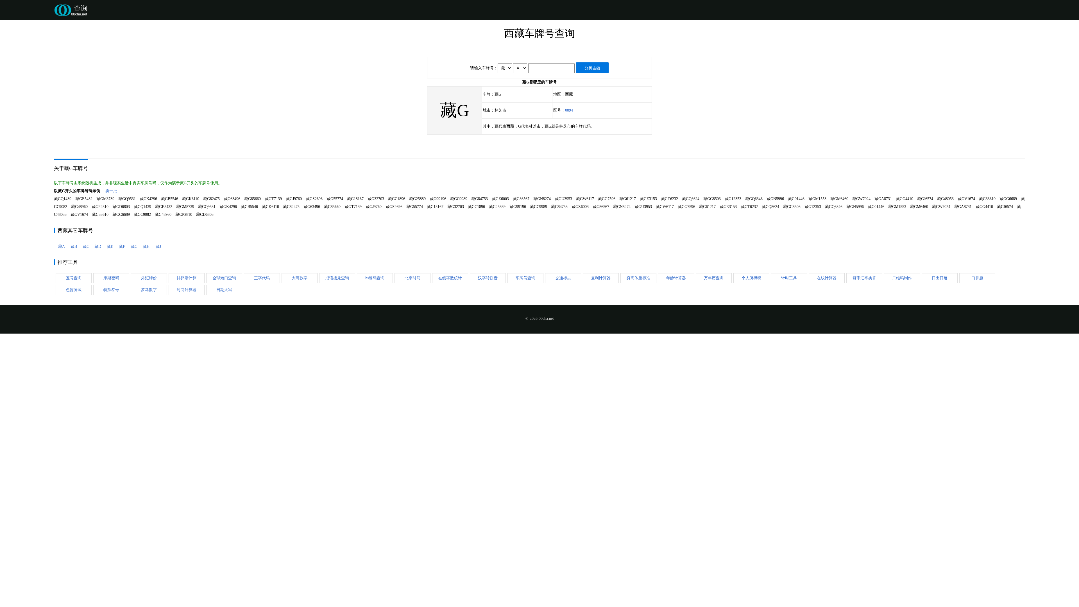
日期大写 (224, 290)
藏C (86, 246)
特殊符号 (111, 290)
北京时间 (412, 278)
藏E (110, 246)
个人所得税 (751, 278)
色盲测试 (73, 290)
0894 (569, 110)
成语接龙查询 (337, 278)
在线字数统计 (450, 278)
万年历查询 (714, 278)
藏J (158, 246)
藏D (97, 246)
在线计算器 (827, 278)
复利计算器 (601, 278)
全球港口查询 (224, 278)
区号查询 (73, 278)
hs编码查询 (374, 278)
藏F (122, 246)
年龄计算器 (676, 278)
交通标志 (563, 278)
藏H (146, 246)
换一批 (111, 191)
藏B (74, 246)
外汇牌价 (149, 278)
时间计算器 (186, 290)
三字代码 (262, 278)
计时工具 (789, 278)
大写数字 (299, 278)
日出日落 (939, 278)
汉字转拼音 (488, 278)
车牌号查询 (525, 278)
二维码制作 (902, 278)
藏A (61, 246)
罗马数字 (149, 290)
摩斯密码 (111, 278)
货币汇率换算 (864, 278)
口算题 (977, 278)
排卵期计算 (186, 278)
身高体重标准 (638, 278)
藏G (134, 246)
